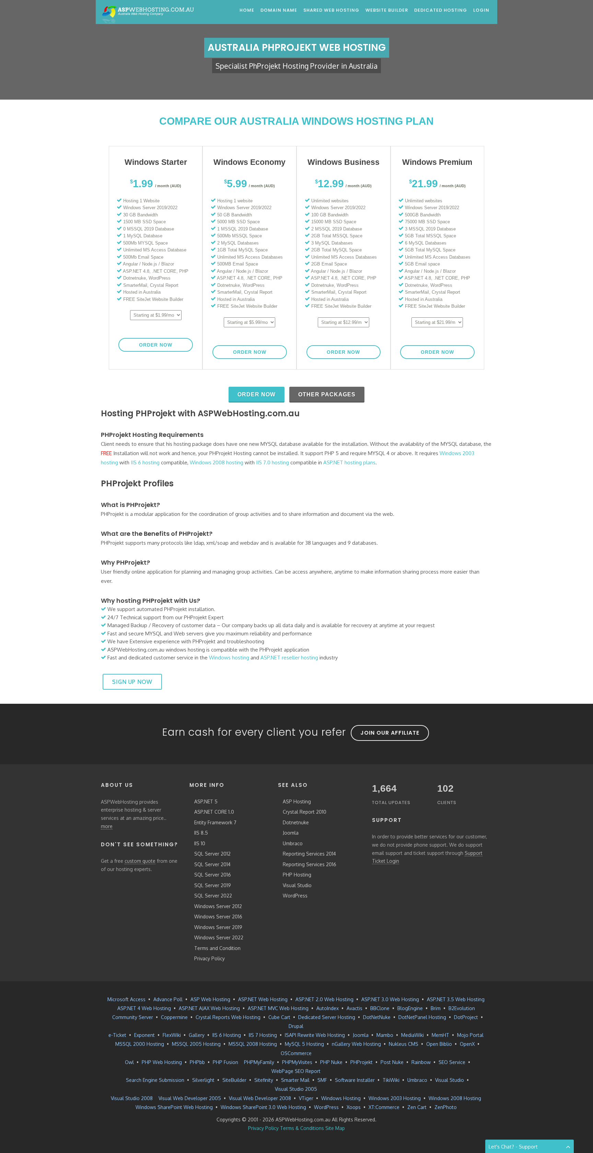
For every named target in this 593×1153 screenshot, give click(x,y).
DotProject (466, 1017)
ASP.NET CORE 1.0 (214, 812)
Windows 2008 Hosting (455, 1098)
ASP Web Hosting (210, 999)
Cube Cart (279, 1017)
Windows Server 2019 (218, 927)
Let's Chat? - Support (513, 1146)
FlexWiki (172, 1035)
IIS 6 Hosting (226, 1035)
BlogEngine (410, 1008)
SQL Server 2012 (212, 854)
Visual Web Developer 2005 (190, 1098)
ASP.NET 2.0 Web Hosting (324, 999)
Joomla (291, 833)
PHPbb (197, 1062)
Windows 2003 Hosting (395, 1098)
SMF (322, 1080)
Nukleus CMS (403, 1044)
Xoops (354, 1107)
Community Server (132, 1017)
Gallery (197, 1035)
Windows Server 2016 (218, 916)
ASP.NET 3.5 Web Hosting (456, 999)
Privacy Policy (209, 958)
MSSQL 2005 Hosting (196, 1044)
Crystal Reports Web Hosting (228, 1017)
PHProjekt (361, 1062)
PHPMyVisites (297, 1062)
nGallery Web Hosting (356, 1044)
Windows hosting (229, 657)
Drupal (296, 1026)
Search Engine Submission (155, 1080)
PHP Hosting (297, 875)
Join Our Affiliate (389, 733)
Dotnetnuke (296, 822)
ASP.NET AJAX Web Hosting (209, 1008)
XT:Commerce (384, 1107)
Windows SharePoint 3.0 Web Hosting (263, 1107)
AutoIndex (327, 1008)
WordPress (295, 895)
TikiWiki (391, 1080)
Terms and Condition (217, 948)
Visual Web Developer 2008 (260, 1098)
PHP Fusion (225, 1062)
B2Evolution (462, 1008)
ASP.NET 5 (206, 801)
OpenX (467, 1044)
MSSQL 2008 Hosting (253, 1044)
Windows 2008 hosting (216, 462)
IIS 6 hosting (145, 462)
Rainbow (421, 1062)
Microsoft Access (126, 999)
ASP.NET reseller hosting (289, 657)
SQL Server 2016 (212, 875)
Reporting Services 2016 (309, 864)
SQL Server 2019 (212, 885)
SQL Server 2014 (212, 864)
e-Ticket (117, 1035)
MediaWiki (412, 1035)
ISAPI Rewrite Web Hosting (315, 1035)
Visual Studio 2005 (296, 1089)
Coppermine (174, 1017)
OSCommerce (296, 1053)
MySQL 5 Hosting (304, 1044)
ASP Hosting (297, 801)
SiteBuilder (234, 1080)
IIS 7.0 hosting (272, 462)
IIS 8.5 (201, 833)
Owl (129, 1062)
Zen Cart (417, 1107)
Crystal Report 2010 (304, 812)
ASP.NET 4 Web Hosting (144, 1008)
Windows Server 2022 (218, 937)
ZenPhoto (445, 1107)
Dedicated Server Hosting (326, 1017)
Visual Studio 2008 (132, 1098)
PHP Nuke (331, 1062)
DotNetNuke (377, 1017)
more (107, 826)
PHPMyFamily (259, 1062)
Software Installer (355, 1080)
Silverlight (203, 1080)
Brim (436, 1008)
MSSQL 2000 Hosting (139, 1044)
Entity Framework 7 (215, 822)
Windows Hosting (341, 1098)
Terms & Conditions (302, 1128)
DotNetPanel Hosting (422, 1017)
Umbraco (293, 843)
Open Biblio (439, 1044)
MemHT (440, 1035)
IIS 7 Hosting (263, 1035)
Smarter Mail (295, 1080)
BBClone (379, 1008)
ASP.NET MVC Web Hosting (278, 1008)
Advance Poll (168, 999)
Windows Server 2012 (218, 906)
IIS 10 (199, 843)
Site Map (335, 1128)
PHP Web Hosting (162, 1062)
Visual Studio (297, 885)
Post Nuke (392, 1062)
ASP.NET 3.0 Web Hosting (390, 999)
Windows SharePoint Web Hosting (174, 1107)
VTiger (306, 1098)
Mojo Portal (470, 1035)
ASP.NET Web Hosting (263, 999)
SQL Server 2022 (213, 895)
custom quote (140, 861)
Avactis (354, 1008)
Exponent (144, 1035)
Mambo (384, 1035)
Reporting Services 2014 (309, 854)
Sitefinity (263, 1080)
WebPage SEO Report (296, 1071)
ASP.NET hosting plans (349, 462)
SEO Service (452, 1062)
